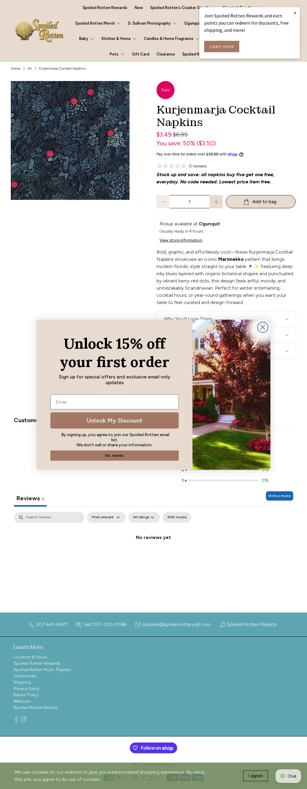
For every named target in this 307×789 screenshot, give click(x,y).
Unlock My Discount (114, 420)
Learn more (222, 46)
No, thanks (114, 455)
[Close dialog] (263, 327)
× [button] (295, 12)
